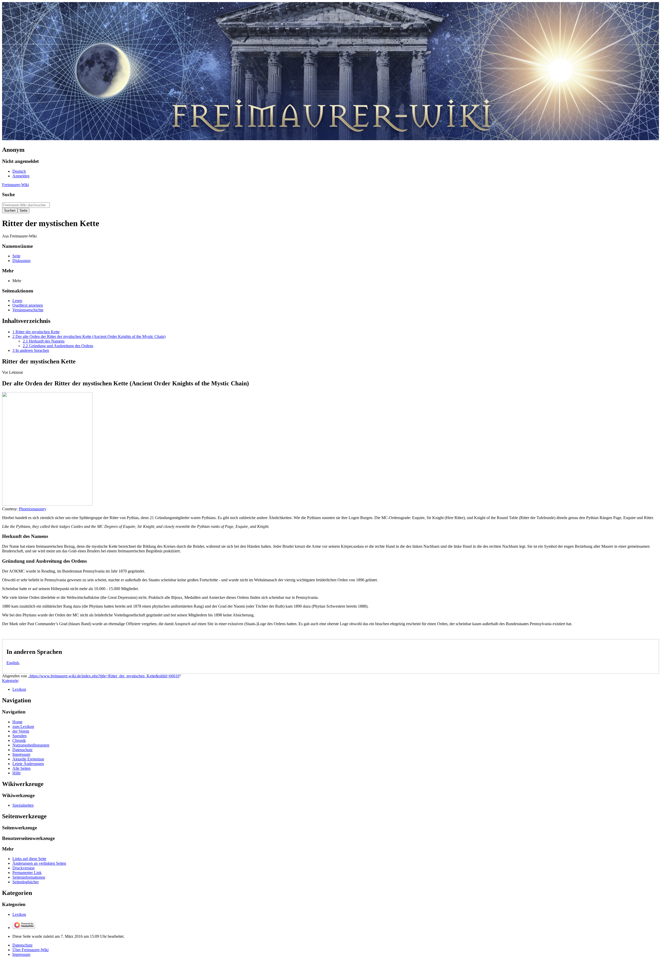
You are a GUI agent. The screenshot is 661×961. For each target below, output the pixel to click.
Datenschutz (22, 945)
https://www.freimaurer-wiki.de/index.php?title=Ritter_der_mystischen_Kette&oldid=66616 (104, 676)
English (12, 663)
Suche (8, 194)
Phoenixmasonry (32, 509)
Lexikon (19, 689)
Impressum (21, 954)
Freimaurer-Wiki (15, 184)
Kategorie (10, 680)
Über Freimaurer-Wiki (30, 950)
